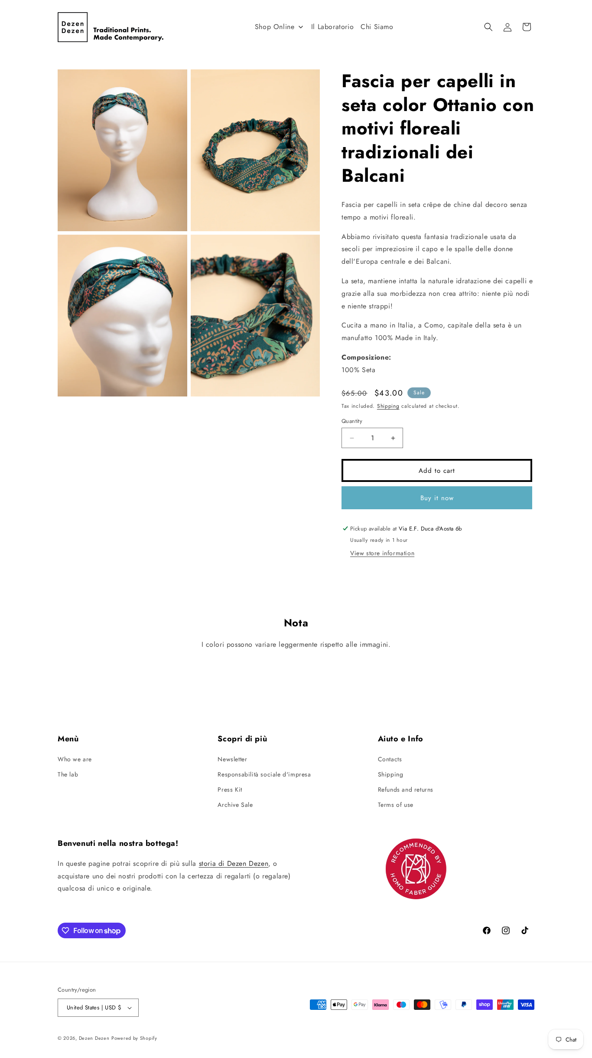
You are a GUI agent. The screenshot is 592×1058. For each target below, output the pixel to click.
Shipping (388, 406)
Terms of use (395, 804)
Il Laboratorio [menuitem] (332, 27)
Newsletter (232, 759)
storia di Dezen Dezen (234, 863)
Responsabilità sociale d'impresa (264, 774)
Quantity (352, 421)
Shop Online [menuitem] (275, 27)
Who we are (75, 759)
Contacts (390, 759)
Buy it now (437, 498)
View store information (382, 553)
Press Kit (230, 789)
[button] (488, 26)
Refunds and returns (405, 789)
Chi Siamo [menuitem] (377, 27)
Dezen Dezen (94, 1038)
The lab (68, 774)
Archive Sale (235, 804)
